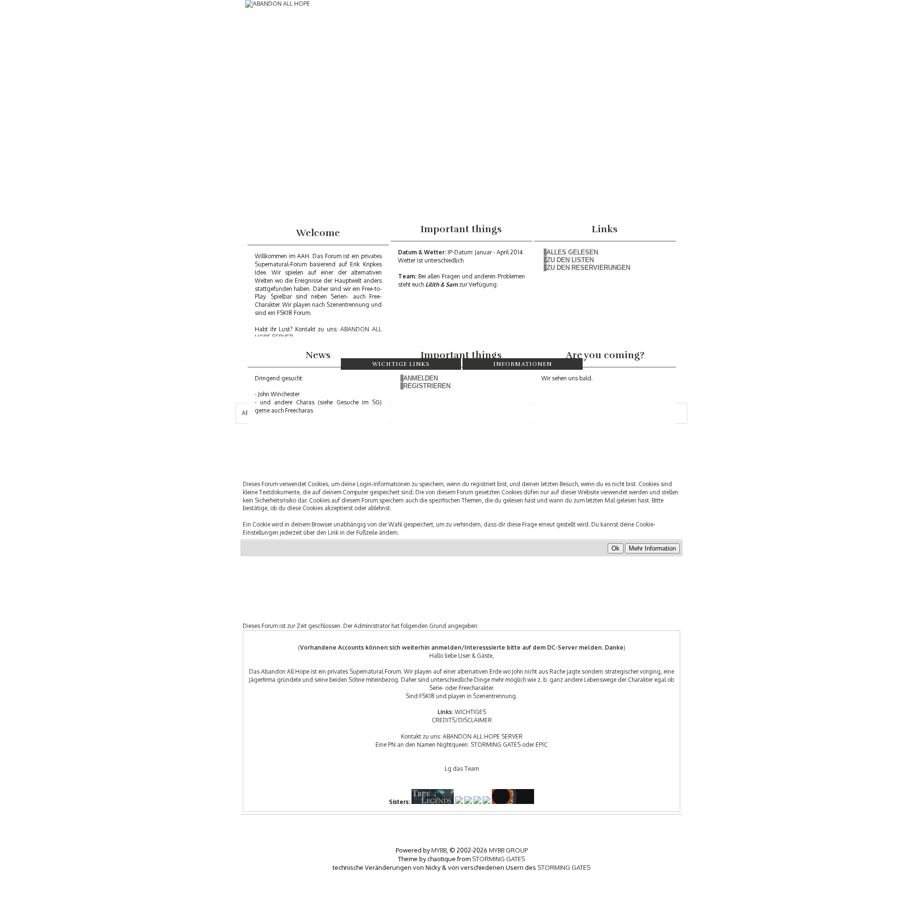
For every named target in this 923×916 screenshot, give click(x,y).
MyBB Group (508, 850)
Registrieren (426, 385)
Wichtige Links (401, 364)
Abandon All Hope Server (483, 736)
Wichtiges (470, 711)
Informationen (522, 364)
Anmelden (420, 378)
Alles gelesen (572, 252)
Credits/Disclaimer (462, 720)
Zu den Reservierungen (588, 267)
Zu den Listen (570, 260)
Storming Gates (496, 744)
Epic (542, 744)
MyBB (439, 850)
